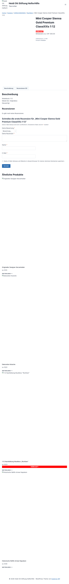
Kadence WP (55, 579)
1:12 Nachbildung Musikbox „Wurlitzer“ (15, 461)
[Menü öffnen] (65, 4)
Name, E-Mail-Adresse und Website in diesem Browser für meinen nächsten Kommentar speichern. (34, 161)
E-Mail (4, 153)
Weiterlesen (6, 273)
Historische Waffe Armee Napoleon (14, 561)
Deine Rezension (8, 133)
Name (4, 145)
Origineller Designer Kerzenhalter (13, 267)
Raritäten (43, 40)
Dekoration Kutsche (8, 364)
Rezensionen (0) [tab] (22, 88)
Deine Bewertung (8, 128)
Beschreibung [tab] (8, 88)
